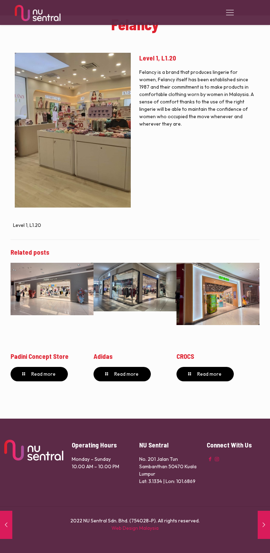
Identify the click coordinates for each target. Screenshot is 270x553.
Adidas (103, 356)
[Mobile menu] (230, 12)
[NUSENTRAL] (37, 12)
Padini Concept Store (40, 356)
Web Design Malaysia (135, 528)
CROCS (185, 356)
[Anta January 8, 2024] (264, 525)
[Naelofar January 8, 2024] (6, 525)
